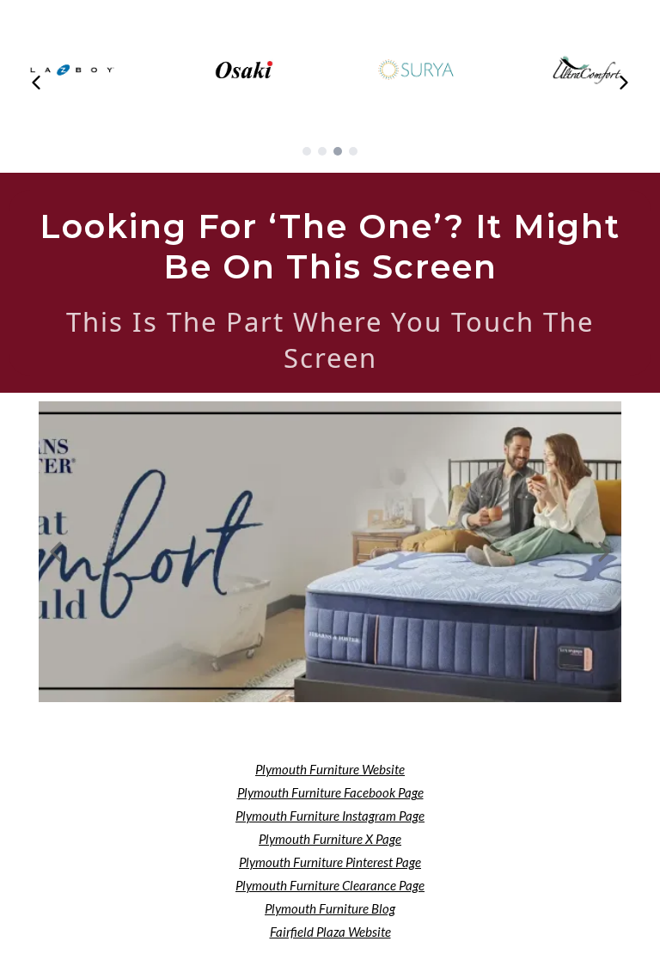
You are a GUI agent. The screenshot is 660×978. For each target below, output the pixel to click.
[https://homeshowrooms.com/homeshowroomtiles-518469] (330, 551)
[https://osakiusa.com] (244, 70)
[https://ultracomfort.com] (588, 70)
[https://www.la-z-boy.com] (72, 70)
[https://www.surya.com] (416, 70)
